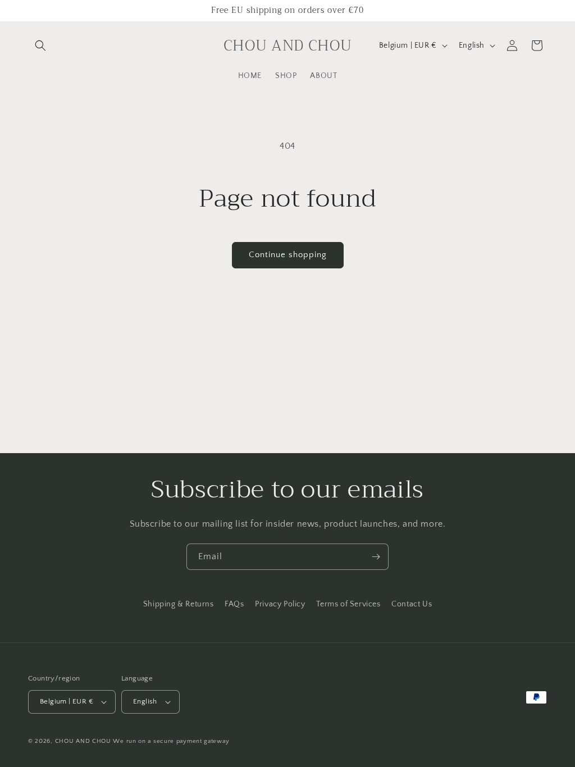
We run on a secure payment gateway (171, 741)
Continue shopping (288, 254)
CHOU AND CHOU (83, 741)
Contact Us (411, 604)
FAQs (234, 604)
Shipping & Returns (178, 604)
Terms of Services (348, 604)
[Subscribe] (375, 557)
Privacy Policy (280, 604)
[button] (40, 45)
